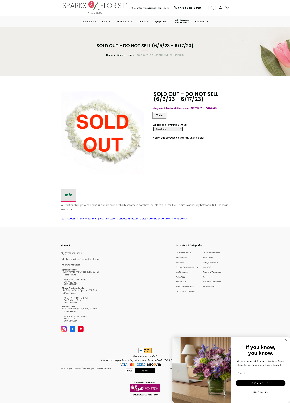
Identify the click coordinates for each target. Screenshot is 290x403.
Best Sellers (208, 257)
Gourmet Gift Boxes (212, 281)
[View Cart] (227, 8)
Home (109, 55)
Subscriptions (209, 286)
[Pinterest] (81, 329)
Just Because (182, 272)
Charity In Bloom (183, 252)
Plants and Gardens (185, 286)
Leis (130, 55)
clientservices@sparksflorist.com (151, 8)
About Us (200, 21)
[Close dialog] (286, 340)
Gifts (105, 21)
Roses (205, 277)
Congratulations (210, 262)
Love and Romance (212, 272)
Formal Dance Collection (187, 267)
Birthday (180, 262)
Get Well (207, 267)
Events (142, 21)
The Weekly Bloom (211, 252)
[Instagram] (64, 329)
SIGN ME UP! (260, 383)
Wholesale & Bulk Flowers (182, 21)
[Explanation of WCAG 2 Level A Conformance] (145, 352)
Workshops (123, 21)
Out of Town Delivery (185, 291)
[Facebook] (72, 329)
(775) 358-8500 (189, 8)
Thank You (181, 281)
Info (68, 195)
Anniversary (181, 257)
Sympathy (160, 21)
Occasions (88, 21)
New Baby (180, 277)
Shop (120, 55)
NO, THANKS (260, 392)
